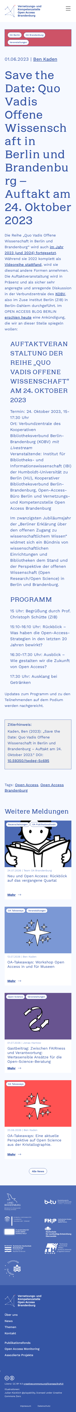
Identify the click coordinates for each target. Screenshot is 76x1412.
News (9, 1321)
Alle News (38, 1171)
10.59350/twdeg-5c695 (28, 760)
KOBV (60, 294)
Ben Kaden (45, 59)
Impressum (25, 1406)
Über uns (11, 1314)
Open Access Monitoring (22, 1349)
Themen (10, 1327)
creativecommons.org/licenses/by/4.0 (43, 1383)
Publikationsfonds (17, 1343)
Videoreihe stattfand (23, 264)
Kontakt (10, 1333)
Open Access (26, 785)
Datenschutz (44, 1406)
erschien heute (18, 317)
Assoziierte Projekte (19, 1355)
